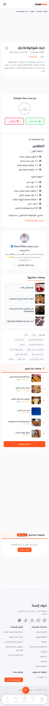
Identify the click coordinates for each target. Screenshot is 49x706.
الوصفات (39, 11)
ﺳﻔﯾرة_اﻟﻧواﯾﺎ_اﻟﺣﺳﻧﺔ (16, 349)
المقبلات (43, 661)
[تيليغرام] (19, 620)
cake (34, 334)
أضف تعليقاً (24, 550)
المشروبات (43, 656)
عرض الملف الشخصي (26, 265)
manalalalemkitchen (36, 344)
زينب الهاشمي (41, 677)
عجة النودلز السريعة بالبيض (19, 377)
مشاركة (31, 57)
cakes (26, 334)
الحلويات (32, 11)
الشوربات (44, 651)
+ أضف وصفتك (24, 444)
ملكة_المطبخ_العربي (36, 359)
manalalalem (19, 339)
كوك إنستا (39, 605)
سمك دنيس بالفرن (23, 388)
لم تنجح (12, 121)
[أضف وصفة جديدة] (25, 690)
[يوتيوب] (38, 620)
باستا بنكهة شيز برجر (16, 655)
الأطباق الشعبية (41, 666)
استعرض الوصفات (14, 679)
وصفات (11, 359)
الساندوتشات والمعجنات (38, 646)
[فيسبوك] (32, 620)
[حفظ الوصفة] (6, 48)
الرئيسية (45, 11)
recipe (22, 344)
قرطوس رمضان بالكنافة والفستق (14, 648)
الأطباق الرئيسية (41, 637)
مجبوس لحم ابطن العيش (20, 399)
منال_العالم (21, 359)
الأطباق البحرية (41, 632)
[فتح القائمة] (4, 4)
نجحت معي (33, 121)
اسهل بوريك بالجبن (22, 432)
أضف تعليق (21, 535)
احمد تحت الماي (23, 410)
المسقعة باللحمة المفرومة (19, 421)
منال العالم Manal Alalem (26, 246)
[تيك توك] (25, 620)
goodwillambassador (36, 339)
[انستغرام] (44, 620)
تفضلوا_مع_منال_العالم (35, 349)
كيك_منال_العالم (37, 354)
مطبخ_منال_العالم (22, 354)
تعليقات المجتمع (36, 535)
